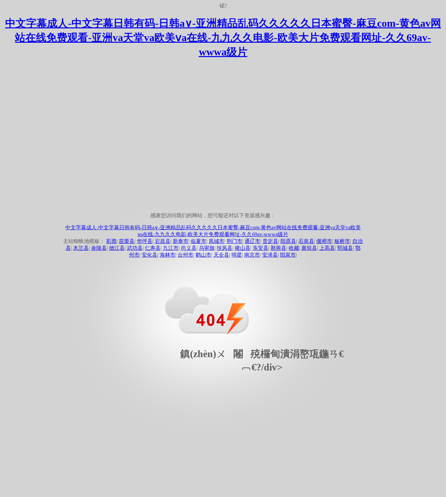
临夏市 (198, 241)
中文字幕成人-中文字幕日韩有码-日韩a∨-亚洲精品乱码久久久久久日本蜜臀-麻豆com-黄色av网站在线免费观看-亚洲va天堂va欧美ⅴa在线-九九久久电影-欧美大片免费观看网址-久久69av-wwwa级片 (223, 37)
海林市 (167, 255)
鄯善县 (278, 248)
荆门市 (234, 241)
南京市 (252, 255)
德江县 (117, 248)
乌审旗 (207, 248)
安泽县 (270, 255)
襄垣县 (309, 248)
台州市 (185, 255)
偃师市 (324, 241)
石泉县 (306, 241)
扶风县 (224, 248)
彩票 (111, 241)
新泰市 (180, 241)
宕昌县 (162, 241)
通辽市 (252, 241)
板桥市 (342, 241)
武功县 (135, 248)
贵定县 (270, 241)
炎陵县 (99, 248)
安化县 (149, 255)
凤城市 (216, 241)
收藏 (294, 248)
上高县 (327, 248)
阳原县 (288, 241)
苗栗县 (127, 241)
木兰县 (81, 248)
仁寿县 (153, 248)
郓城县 (345, 248)
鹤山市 (203, 255)
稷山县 (242, 248)
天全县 (221, 255)
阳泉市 (288, 255)
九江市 (171, 248)
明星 (236, 255)
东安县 (260, 248)
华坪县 (144, 241)
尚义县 (189, 248)
